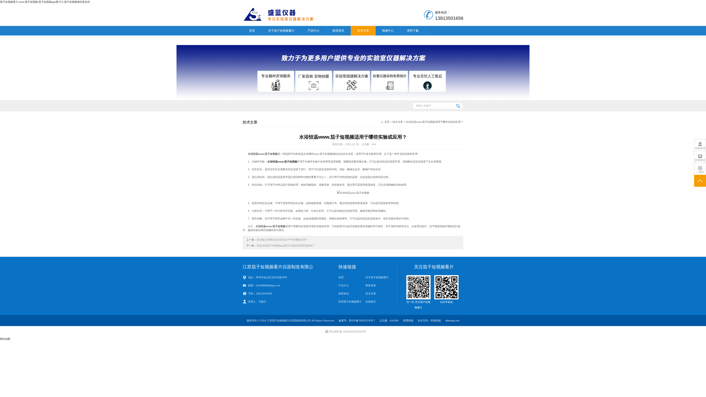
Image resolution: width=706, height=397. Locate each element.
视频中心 (388, 30)
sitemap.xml (452, 320)
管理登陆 (408, 320)
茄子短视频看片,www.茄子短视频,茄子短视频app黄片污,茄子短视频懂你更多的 (45, 1)
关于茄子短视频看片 (281, 30)
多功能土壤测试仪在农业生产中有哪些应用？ (282, 239)
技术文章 (363, 30)
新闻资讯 (338, 30)
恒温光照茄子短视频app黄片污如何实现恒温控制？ (286, 245)
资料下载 (413, 30)
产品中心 (313, 30)
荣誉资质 (371, 285)
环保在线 (436, 320)
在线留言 (294, 40)
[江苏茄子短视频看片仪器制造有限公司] (310, 14)
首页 (252, 30)
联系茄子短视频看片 (262, 40)
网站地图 (5, 338)
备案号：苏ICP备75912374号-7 (357, 320)
